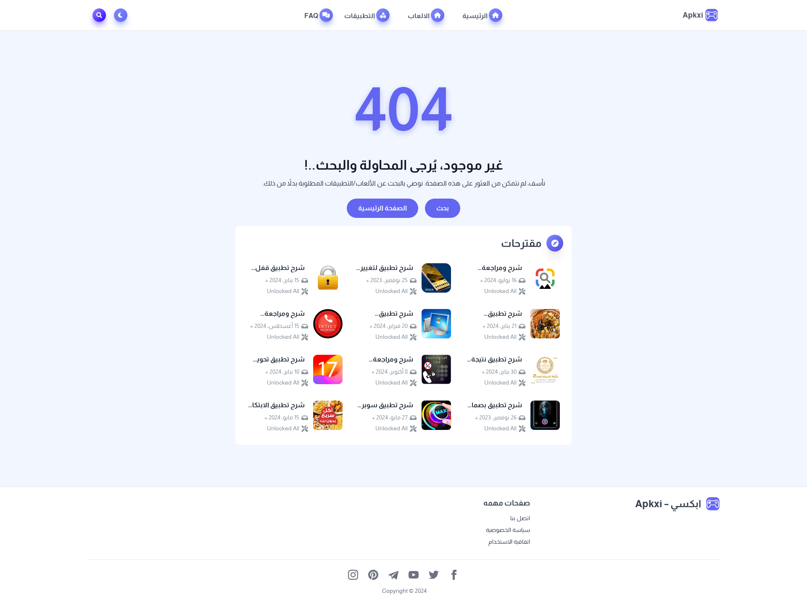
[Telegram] (393, 575)
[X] (434, 575)
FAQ (311, 15)
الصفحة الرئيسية (382, 208)
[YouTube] (414, 575)
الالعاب (419, 15)
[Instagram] (353, 575)
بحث (442, 208)
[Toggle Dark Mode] (122, 15)
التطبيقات (360, 15)
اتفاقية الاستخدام (509, 541)
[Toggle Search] (99, 15)
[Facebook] (454, 575)
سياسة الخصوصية (508, 529)
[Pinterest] (373, 575)
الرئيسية (475, 15)
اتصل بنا (520, 518)
